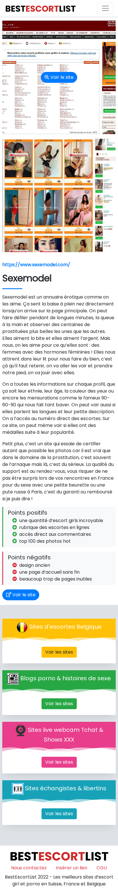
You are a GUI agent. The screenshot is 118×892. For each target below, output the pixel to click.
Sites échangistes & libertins (65, 789)
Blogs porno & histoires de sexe (65, 679)
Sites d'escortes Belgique (65, 627)
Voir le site (61, 77)
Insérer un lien (71, 867)
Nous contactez (29, 867)
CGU (102, 867)
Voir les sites (59, 652)
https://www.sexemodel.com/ (36, 264)
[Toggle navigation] (105, 8)
